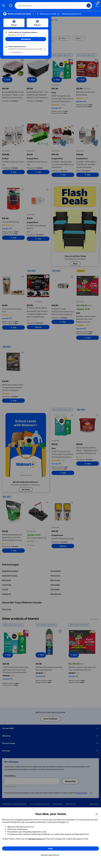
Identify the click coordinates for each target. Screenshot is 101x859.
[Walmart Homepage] (10, 5)
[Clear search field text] (85, 5)
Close (50, 848)
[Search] (89, 5)
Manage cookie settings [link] (50, 855)
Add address (26, 39)
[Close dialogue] (96, 814)
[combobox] (53, 5)
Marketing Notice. (36, 839)
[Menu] (4, 5)
